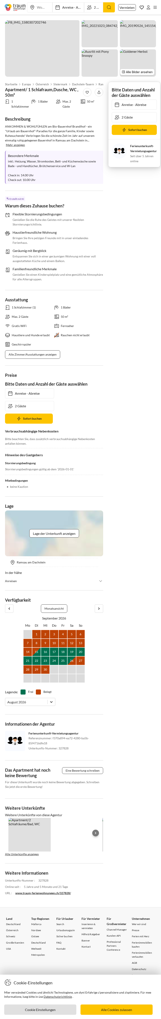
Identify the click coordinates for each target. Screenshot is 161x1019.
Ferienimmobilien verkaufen (142, 954)
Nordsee (36, 930)
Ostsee (35, 936)
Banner (86, 940)
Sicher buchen (64, 936)
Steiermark (60, 84)
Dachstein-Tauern (83, 84)
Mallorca (36, 924)
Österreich (42, 84)
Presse (135, 930)
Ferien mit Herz (140, 936)
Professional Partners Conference (114, 945)
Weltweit (36, 948)
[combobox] (7, 702)
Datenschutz (139, 969)
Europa (26, 84)
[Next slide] (95, 833)
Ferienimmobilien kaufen (142, 944)
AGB (134, 962)
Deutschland (13, 924)
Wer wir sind (139, 924)
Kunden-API (114, 935)
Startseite (11, 84)
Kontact (86, 946)
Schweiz (10, 936)
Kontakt (60, 948)
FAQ (59, 942)
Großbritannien (15, 942)
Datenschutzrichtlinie (58, 996)
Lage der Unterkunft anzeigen (54, 533)
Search (60, 924)
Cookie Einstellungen (40, 1010)
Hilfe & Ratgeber (91, 934)
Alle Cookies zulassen (116, 1010)
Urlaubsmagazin (65, 930)
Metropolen (38, 954)
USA (8, 948)
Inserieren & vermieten (88, 926)
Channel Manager (117, 929)
